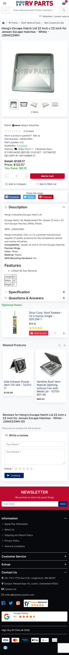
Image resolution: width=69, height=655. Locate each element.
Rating (7, 468)
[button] (12, 197)
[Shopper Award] (36, 603)
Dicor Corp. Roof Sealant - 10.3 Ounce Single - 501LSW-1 (45, 316)
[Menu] (4, 3)
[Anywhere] (5, 10)
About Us (9, 529)
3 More (34, 112)
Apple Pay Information (16, 524)
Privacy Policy (11, 540)
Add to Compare (17, 184)
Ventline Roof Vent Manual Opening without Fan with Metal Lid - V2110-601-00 (48, 388)
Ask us (36, 135)
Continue (15, 475)
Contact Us (10, 589)
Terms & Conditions (14, 546)
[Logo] (34, 3)
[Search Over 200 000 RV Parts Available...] (64, 10)
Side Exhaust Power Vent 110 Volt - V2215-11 (18, 385)
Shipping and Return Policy (18, 535)
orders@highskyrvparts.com (19, 594)
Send (63, 503)
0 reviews (29, 131)
